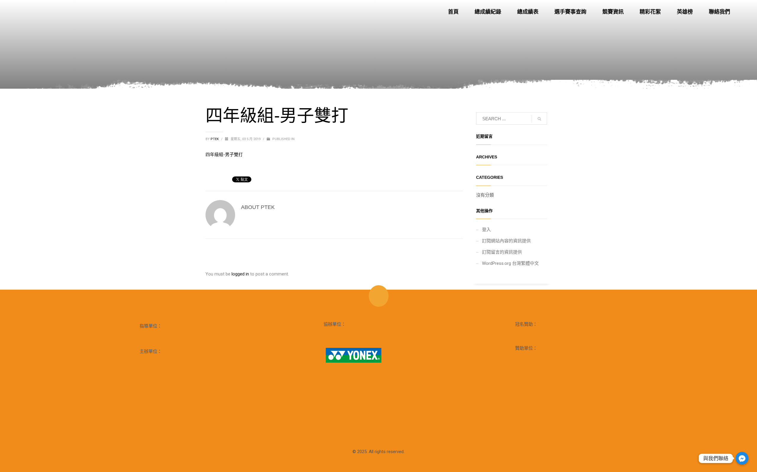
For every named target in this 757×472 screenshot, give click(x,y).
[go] (539, 119)
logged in (241, 274)
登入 (486, 229)
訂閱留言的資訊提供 (502, 252)
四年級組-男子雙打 (224, 154)
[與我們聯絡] (742, 458)
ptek (215, 139)
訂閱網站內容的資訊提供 (506, 241)
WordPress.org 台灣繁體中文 (510, 263)
